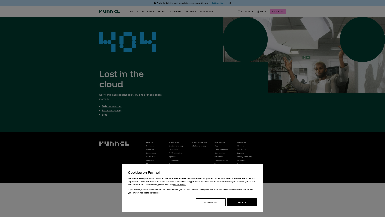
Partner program (176, 164)
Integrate (150, 160)
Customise (210, 202)
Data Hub (150, 149)
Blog (104, 114)
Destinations (151, 157)
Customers (218, 157)
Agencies (173, 157)
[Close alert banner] (229, 3)
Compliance (242, 164)
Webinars (218, 164)
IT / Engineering (175, 153)
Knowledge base (221, 149)
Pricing (161, 11)
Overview (150, 146)
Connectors (151, 153)
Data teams (173, 149)
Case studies (175, 11)
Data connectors (112, 106)
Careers (240, 153)
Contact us (241, 149)
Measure (149, 164)
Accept (242, 202)
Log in (263, 11)
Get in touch (247, 11)
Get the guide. (217, 3)
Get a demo (278, 11)
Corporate (241, 160)
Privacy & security (244, 157)
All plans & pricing (199, 146)
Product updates (221, 160)
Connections (174, 160)
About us (241, 146)
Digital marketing (176, 146)
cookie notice (179, 184)
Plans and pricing (112, 110)
